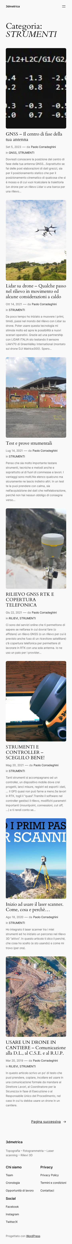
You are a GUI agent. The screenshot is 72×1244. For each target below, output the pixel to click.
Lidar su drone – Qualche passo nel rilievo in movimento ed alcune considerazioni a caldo (36, 291)
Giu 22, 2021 (14, 612)
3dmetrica (13, 6)
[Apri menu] (63, 6)
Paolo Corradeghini (43, 146)
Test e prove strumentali (29, 443)
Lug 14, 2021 (14, 450)
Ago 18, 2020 (14, 917)
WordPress (33, 1236)
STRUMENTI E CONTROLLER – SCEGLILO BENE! (25, 752)
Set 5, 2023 (13, 146)
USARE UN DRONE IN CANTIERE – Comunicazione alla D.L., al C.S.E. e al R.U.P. (36, 1048)
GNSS (13, 152)
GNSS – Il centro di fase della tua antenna (34, 137)
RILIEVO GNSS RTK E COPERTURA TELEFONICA (30, 600)
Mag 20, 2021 (15, 765)
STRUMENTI (26, 152)
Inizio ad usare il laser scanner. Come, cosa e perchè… (34, 907)
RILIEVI (13, 618)
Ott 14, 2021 (14, 304)
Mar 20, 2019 (14, 1060)
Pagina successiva (48, 1122)
